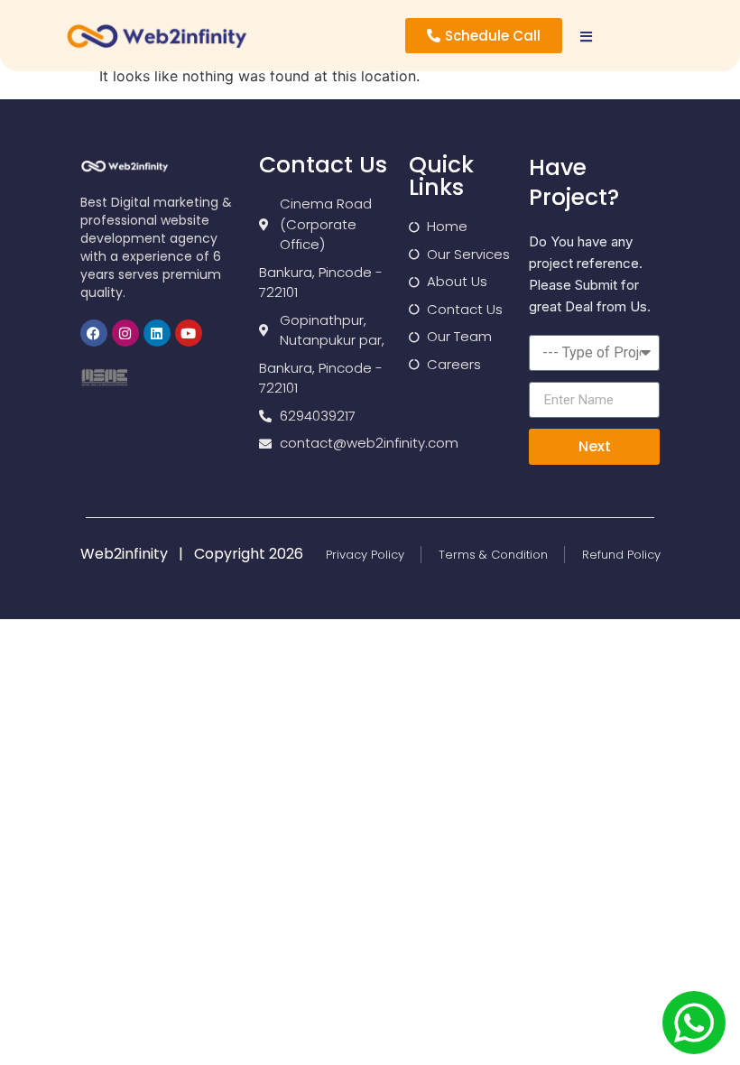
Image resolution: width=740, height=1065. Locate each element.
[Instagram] (125, 333)
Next (594, 446)
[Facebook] (93, 333)
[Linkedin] (157, 333)
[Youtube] (188, 333)
